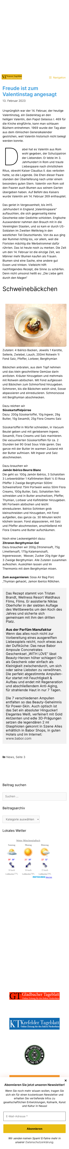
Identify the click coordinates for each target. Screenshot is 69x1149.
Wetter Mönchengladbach (28, 840)
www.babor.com (18, 738)
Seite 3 (20, 757)
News (10, 757)
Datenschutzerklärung (39, 1142)
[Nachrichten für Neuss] (12, 77)
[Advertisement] (34, 36)
